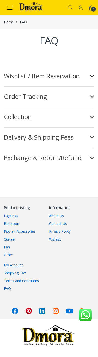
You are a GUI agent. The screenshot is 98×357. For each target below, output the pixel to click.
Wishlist (55, 239)
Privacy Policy (60, 231)
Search (70, 7)
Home (9, 22)
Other (8, 254)
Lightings (11, 215)
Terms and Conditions (21, 280)
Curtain (9, 239)
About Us (56, 215)
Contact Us (58, 223)
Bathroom (12, 223)
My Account (13, 265)
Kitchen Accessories (19, 231)
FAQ (7, 288)
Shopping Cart (15, 273)
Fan (7, 247)
